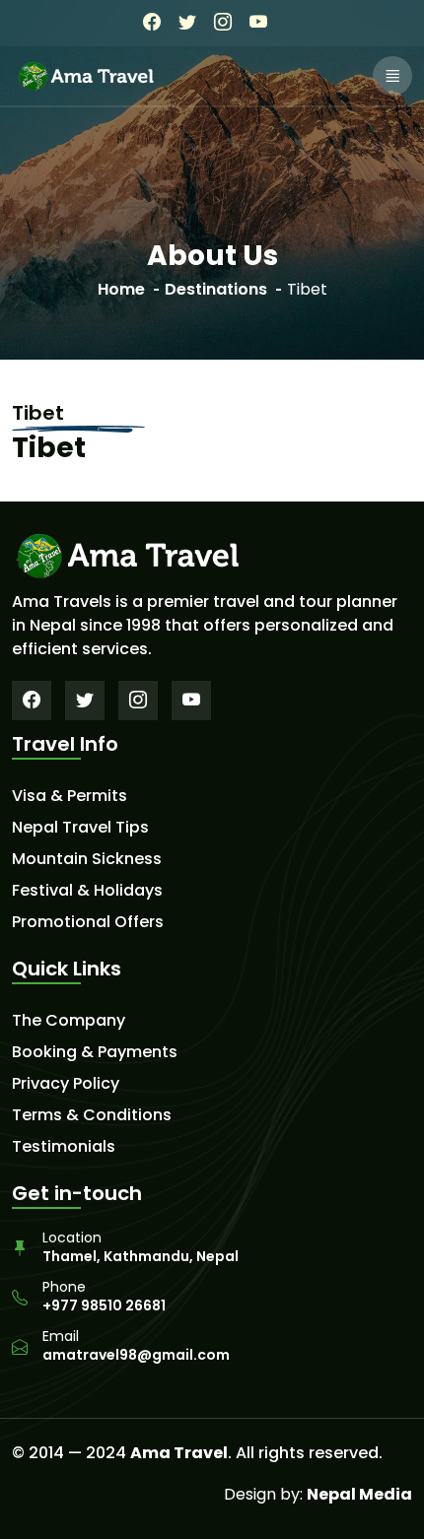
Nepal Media (359, 1494)
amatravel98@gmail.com (136, 1355)
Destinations (216, 290)
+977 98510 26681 (104, 1305)
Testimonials (63, 1147)
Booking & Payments (94, 1052)
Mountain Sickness (87, 859)
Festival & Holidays (87, 891)
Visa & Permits (69, 796)
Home (121, 290)
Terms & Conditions (92, 1115)
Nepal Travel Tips (80, 827)
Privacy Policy (65, 1084)
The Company (68, 1021)
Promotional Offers (88, 922)
